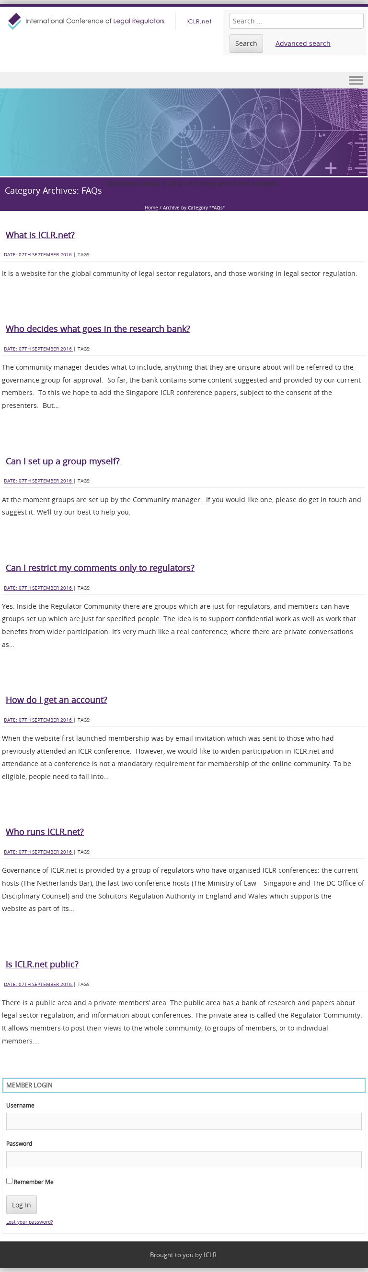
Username (20, 1105)
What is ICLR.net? (40, 235)
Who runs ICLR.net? (45, 831)
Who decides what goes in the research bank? (98, 328)
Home (151, 208)
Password (19, 1143)
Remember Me (33, 1181)
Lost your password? (29, 1222)
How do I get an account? (56, 699)
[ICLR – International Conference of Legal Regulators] (110, 21)
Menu (184, 80)
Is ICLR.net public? (42, 964)
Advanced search (303, 43)
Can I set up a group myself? (63, 461)
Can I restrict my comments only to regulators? (100, 567)
